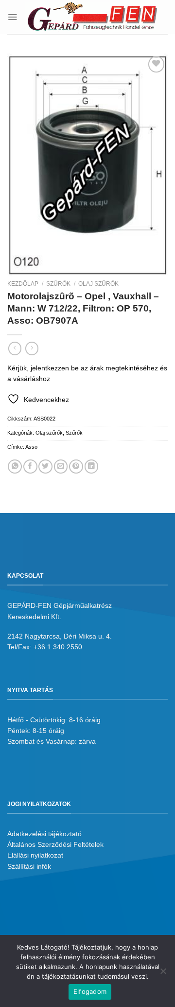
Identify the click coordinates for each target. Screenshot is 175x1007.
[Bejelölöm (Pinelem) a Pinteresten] (76, 466)
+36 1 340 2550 (58, 647)
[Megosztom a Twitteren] (45, 466)
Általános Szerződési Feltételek (55, 844)
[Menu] (12, 17)
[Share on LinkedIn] (92, 466)
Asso (31, 447)
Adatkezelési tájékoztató (44, 834)
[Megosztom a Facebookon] (30, 466)
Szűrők (58, 283)
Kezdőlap (22, 283)
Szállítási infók (29, 866)
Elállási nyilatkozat (35, 855)
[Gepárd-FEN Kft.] (92, 17)
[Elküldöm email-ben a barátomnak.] (61, 466)
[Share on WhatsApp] (15, 466)
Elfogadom (89, 991)
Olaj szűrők (98, 283)
